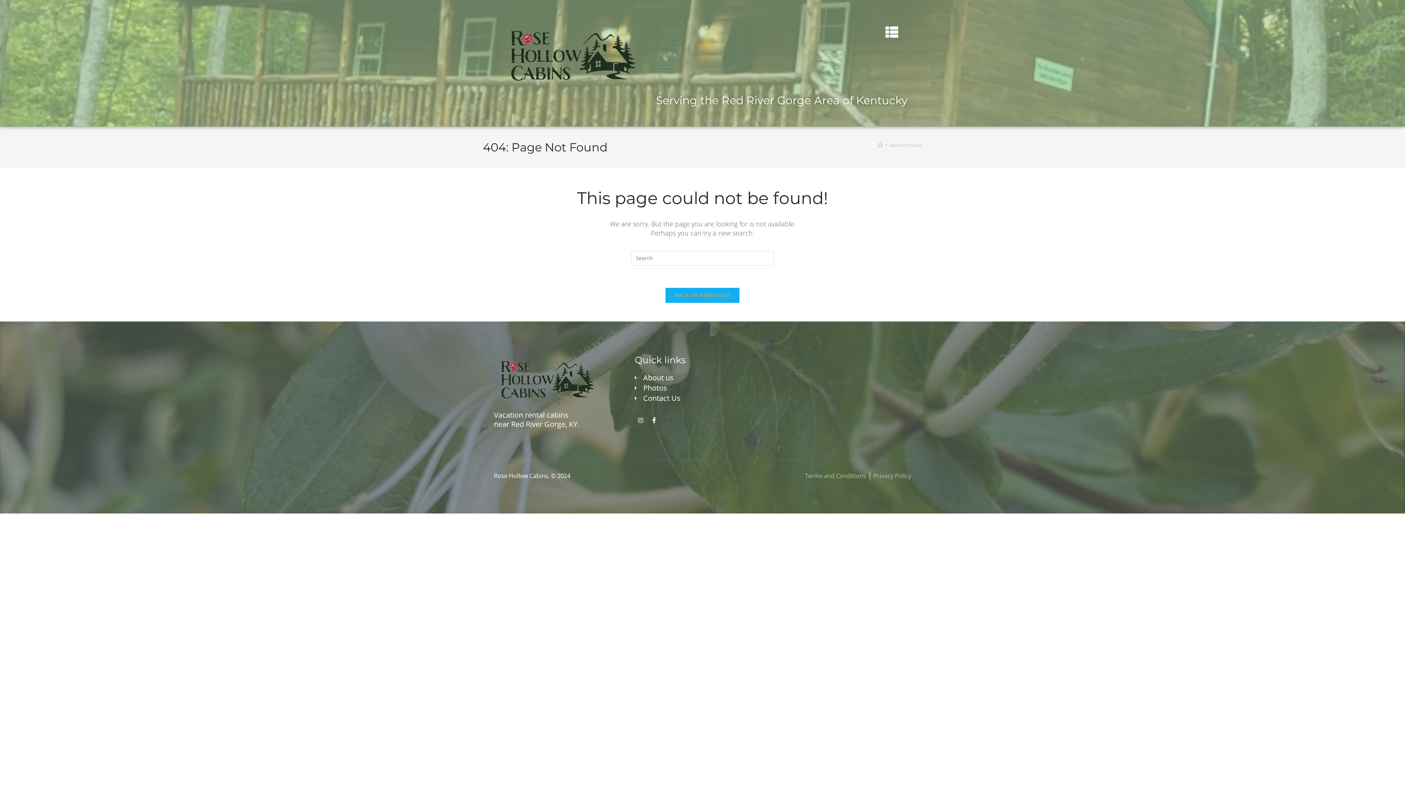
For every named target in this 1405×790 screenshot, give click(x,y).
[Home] (880, 145)
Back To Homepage (702, 295)
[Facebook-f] (654, 420)
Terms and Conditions (835, 476)
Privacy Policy (892, 476)
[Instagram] (641, 420)
